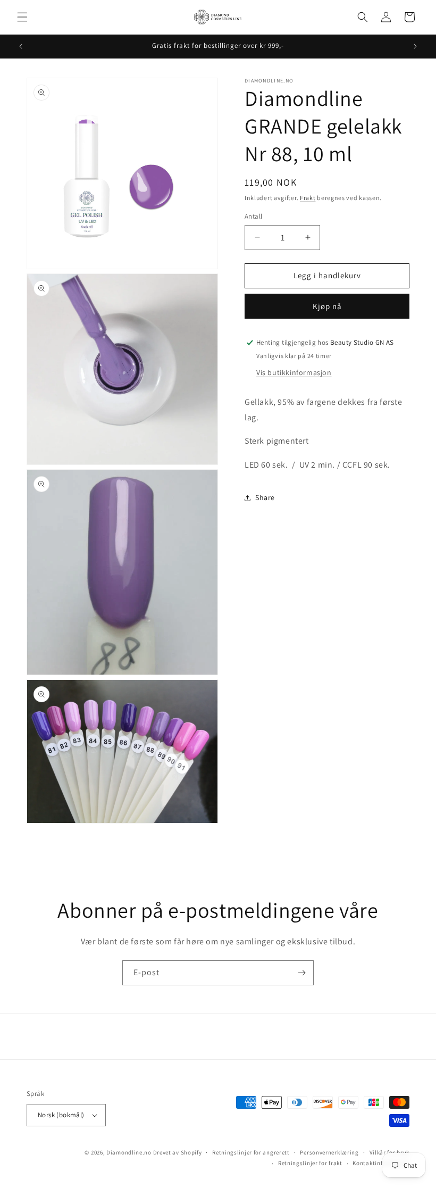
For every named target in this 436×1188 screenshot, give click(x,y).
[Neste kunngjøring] (415, 46)
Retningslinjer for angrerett (251, 1152)
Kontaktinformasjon (381, 1163)
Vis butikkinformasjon (294, 372)
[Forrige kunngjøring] (20, 46)
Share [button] (265, 497)
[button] (22, 17)
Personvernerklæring (329, 1152)
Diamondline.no (129, 1152)
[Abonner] (301, 972)
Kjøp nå (327, 306)
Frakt (308, 198)
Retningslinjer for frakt (310, 1163)
